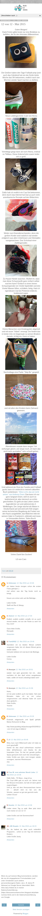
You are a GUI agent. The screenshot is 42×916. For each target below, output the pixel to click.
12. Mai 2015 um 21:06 (24, 688)
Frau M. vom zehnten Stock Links (22, 772)
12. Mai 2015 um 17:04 (23, 616)
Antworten (10, 608)
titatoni (11, 616)
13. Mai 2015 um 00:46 (19, 740)
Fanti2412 (12, 641)
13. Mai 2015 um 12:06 (23, 805)
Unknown (12, 583)
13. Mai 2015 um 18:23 (27, 826)
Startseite (21, 905)
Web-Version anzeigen (21, 909)
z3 (9, 740)
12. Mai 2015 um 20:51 (24, 669)
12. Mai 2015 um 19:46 (25, 641)
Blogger (25, 913)
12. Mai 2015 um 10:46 (25, 583)
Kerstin (11, 805)
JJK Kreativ (14, 826)
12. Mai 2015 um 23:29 (25, 716)
